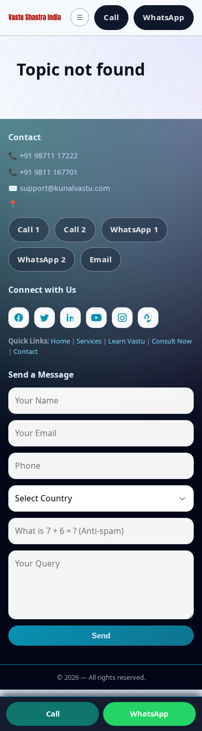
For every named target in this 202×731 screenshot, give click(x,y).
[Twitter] (44, 317)
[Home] (34, 17)
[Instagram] (122, 317)
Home (60, 341)
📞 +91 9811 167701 (43, 172)
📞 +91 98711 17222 (43, 155)
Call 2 (75, 229)
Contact (25, 351)
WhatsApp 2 (42, 259)
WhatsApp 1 (134, 229)
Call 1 (29, 229)
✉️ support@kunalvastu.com (59, 188)
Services (89, 341)
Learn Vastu (126, 341)
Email (101, 259)
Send (101, 635)
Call (111, 17)
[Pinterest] (148, 317)
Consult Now (172, 341)
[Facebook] (18, 317)
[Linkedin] (70, 317)
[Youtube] (96, 317)
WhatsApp (163, 17)
